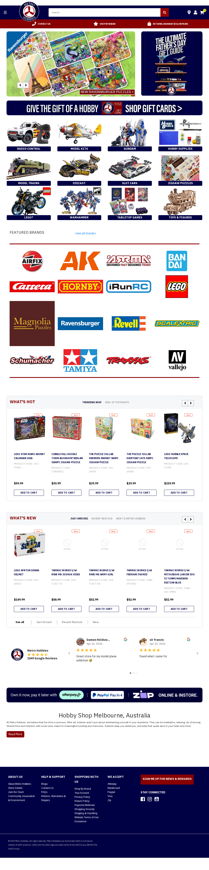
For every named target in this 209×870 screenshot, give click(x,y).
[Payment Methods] (104, 695)
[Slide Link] (71, 63)
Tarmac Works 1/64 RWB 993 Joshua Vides (65, 572)
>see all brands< (85, 233)
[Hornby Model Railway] (80, 286)
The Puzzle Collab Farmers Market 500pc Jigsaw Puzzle (103, 458)
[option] (41, 24)
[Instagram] (150, 799)
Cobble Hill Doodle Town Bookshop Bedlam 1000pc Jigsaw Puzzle (67, 458)
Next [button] (26, 85)
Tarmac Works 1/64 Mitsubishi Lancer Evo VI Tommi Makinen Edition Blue (179, 576)
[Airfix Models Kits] (32, 261)
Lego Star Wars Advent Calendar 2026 (29, 456)
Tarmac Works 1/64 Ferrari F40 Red (139, 572)
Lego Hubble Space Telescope (176, 456)
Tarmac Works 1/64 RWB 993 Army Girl (101, 572)
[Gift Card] (104, 108)
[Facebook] (143, 799)
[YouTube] (157, 799)
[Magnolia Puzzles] (32, 323)
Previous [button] (20, 85)
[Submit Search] (164, 12)
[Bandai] (176, 261)
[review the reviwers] (125, 640)
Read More (15, 734)
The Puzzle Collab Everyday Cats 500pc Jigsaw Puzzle (140, 458)
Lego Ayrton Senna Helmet (26, 572)
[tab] (91, 402)
